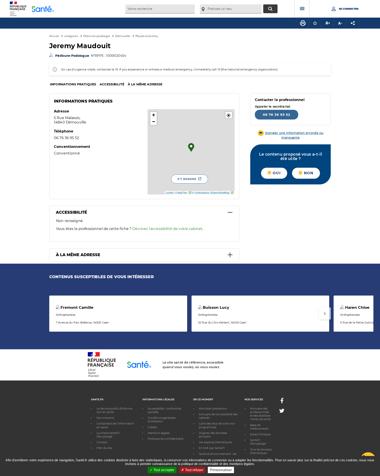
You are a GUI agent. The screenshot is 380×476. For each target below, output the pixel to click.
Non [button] (307, 173)
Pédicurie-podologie (96, 36)
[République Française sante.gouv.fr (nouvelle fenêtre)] (102, 376)
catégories (71, 36)
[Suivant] (325, 313)
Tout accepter (163, 470)
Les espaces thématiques (215, 442)
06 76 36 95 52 (276, 114)
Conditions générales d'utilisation (162, 419)
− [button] (153, 121)
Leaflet (169, 192)
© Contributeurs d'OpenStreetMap (210, 192)
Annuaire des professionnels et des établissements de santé (260, 414)
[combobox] (160, 8)
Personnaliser (221, 470)
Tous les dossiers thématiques (261, 451)
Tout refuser (193, 470)
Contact (102, 442)
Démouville (122, 36)
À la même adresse (145, 84)
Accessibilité (112, 84)
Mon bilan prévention (213, 408)
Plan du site (104, 448)
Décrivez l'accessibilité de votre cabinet (167, 229)
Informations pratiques (73, 84)
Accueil (54, 36)
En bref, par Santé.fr (212, 448)
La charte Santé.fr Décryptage (108, 434)
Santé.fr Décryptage (258, 441)
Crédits (152, 427)
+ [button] (153, 115)
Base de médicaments (259, 426)
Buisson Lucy (215, 307)
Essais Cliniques (260, 434)
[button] (228, 115)
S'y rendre (186, 179)
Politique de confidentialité (165, 438)
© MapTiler (181, 192)
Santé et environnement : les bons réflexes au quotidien (217, 455)
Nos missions (105, 417)
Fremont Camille (76, 307)
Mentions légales (159, 433)
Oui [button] (276, 173)
